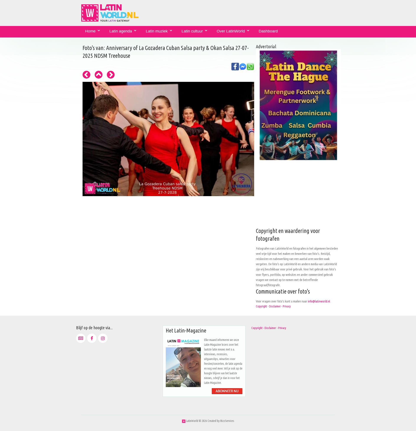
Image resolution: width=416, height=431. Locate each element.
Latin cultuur (192, 31)
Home (90, 31)
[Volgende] (111, 75)
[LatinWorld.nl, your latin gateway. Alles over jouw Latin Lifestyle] (183, 421)
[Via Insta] (102, 338)
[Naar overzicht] (98, 75)
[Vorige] (86, 75)
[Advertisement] (298, 196)
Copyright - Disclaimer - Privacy (273, 306)
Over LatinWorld (231, 31)
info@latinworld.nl (319, 301)
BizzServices (227, 421)
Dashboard (268, 31)
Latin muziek (157, 31)
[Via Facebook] (91, 338)
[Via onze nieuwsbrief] (80, 338)
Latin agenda (120, 31)
